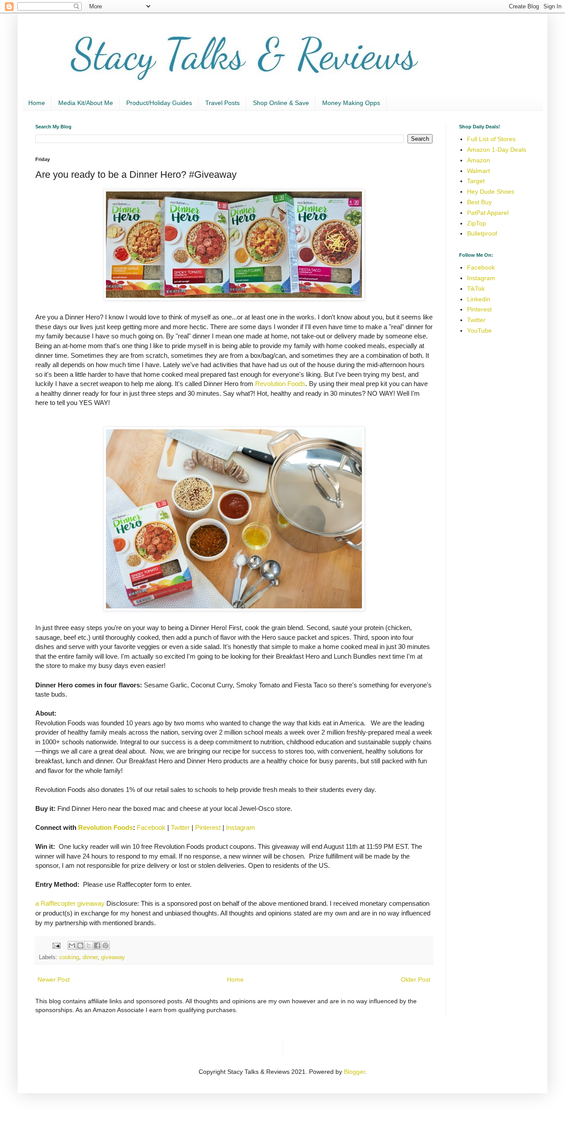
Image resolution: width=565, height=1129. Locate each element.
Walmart (478, 170)
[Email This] (72, 945)
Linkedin (478, 299)
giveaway (113, 957)
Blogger (354, 1071)
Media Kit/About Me (85, 102)
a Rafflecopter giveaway (70, 903)
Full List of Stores (491, 139)
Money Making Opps (351, 102)
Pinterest (208, 827)
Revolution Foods (280, 383)
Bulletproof (482, 233)
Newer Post (54, 979)
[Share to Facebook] (97, 945)
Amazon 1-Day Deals (496, 149)
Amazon (478, 160)
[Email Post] (56, 945)
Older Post (415, 979)
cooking (69, 957)
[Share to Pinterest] (105, 945)
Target (476, 180)
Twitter (180, 827)
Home (36, 102)
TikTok (476, 288)
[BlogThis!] (80, 945)
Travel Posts (222, 102)
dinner (90, 957)
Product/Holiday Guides (159, 102)
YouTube (479, 330)
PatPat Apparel (487, 212)
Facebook (151, 827)
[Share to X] (88, 945)
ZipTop (476, 223)
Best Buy (479, 202)
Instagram (240, 827)
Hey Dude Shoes (490, 191)
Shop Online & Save (281, 102)
